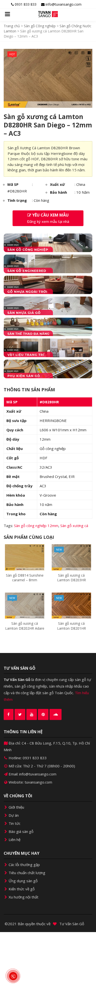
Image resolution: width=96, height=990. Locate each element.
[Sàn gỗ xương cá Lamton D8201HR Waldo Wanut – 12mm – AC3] (71, 605)
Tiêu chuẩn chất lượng (26, 872)
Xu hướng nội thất (23, 897)
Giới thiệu (16, 807)
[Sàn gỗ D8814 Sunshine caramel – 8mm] (24, 556)
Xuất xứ (57, 184)
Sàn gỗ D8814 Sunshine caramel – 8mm (25, 578)
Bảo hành (58, 192)
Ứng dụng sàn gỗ (23, 880)
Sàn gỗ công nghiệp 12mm (36, 525)
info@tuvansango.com (63, 4)
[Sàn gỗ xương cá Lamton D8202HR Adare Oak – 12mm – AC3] (24, 605)
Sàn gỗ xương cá (74, 525)
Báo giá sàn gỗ (20, 831)
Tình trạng (17, 200)
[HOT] (48, 77)
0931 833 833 (25, 4)
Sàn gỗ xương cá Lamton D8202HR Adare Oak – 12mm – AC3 (24, 628)
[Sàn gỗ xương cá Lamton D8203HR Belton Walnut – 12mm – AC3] (71, 556)
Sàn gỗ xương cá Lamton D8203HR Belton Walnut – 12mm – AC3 (71, 582)
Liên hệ (14, 839)
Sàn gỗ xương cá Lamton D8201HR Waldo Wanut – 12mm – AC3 (71, 630)
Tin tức (14, 823)
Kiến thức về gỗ (21, 888)
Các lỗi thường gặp (24, 864)
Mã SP (12, 184)
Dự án (13, 815)
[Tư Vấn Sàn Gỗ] (48, 14)
